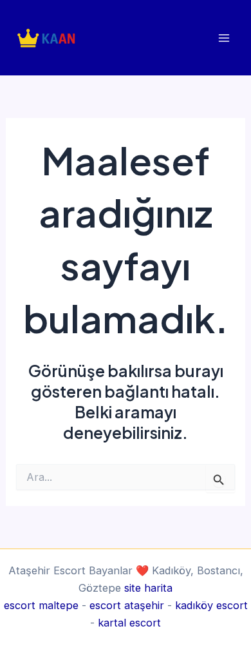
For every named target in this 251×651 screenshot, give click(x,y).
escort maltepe (41, 605)
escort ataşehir (126, 605)
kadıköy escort (211, 605)
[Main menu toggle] (223, 37)
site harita (148, 587)
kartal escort (129, 622)
